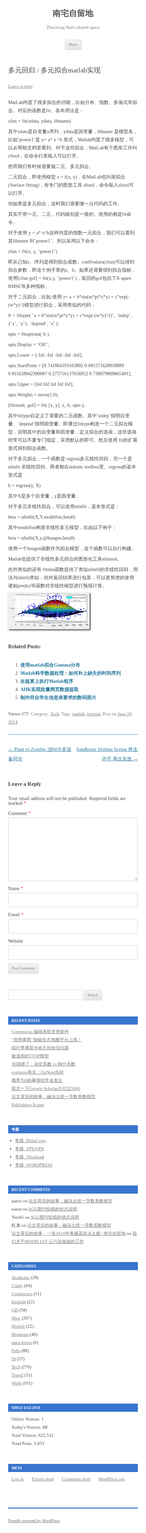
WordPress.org (111, 1479)
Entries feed (43, 1479)
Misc (16, 1318)
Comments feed (76, 1479)
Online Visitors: (26, 1419)
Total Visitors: (25, 1435)
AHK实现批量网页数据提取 (49, 689)
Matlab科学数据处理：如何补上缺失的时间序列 (70, 673)
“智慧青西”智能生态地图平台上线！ (47, 1039)
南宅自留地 (73, 13)
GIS (15, 1309)
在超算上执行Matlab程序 (46, 681)
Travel (17, 1375)
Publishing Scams (28, 1104)
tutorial (94, 713)
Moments (20, 1334)
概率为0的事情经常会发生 (37, 1080)
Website (15, 941)
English (19, 1301)
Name (15, 888)
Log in (18, 1479)
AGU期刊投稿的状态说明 (52, 1209)
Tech (54, 713)
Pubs (16, 1350)
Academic (21, 1277)
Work (16, 1383)
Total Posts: (23, 1443)
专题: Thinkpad (29, 1156)
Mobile (18, 1326)
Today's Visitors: (27, 1427)
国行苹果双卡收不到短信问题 (40, 1047)
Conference (22, 1293)
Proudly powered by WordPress (34, 1520)
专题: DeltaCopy (30, 1140)
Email (15, 914)
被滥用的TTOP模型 (30, 1055)
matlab (78, 713)
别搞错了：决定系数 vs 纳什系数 (43, 1064)
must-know (22, 1342)
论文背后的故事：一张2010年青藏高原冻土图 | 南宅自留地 (69, 1233)
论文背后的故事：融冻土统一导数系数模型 (53, 1096)
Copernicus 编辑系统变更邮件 (40, 1031)
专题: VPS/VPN (29, 1148)
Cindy (17, 1285)
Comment (19, 813)
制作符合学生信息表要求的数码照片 (58, 697)
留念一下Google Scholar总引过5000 (46, 1088)
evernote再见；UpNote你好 (38, 1072)
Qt (14, 1358)
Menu (73, 44)
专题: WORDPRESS (33, 1165)
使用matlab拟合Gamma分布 (50, 665)
